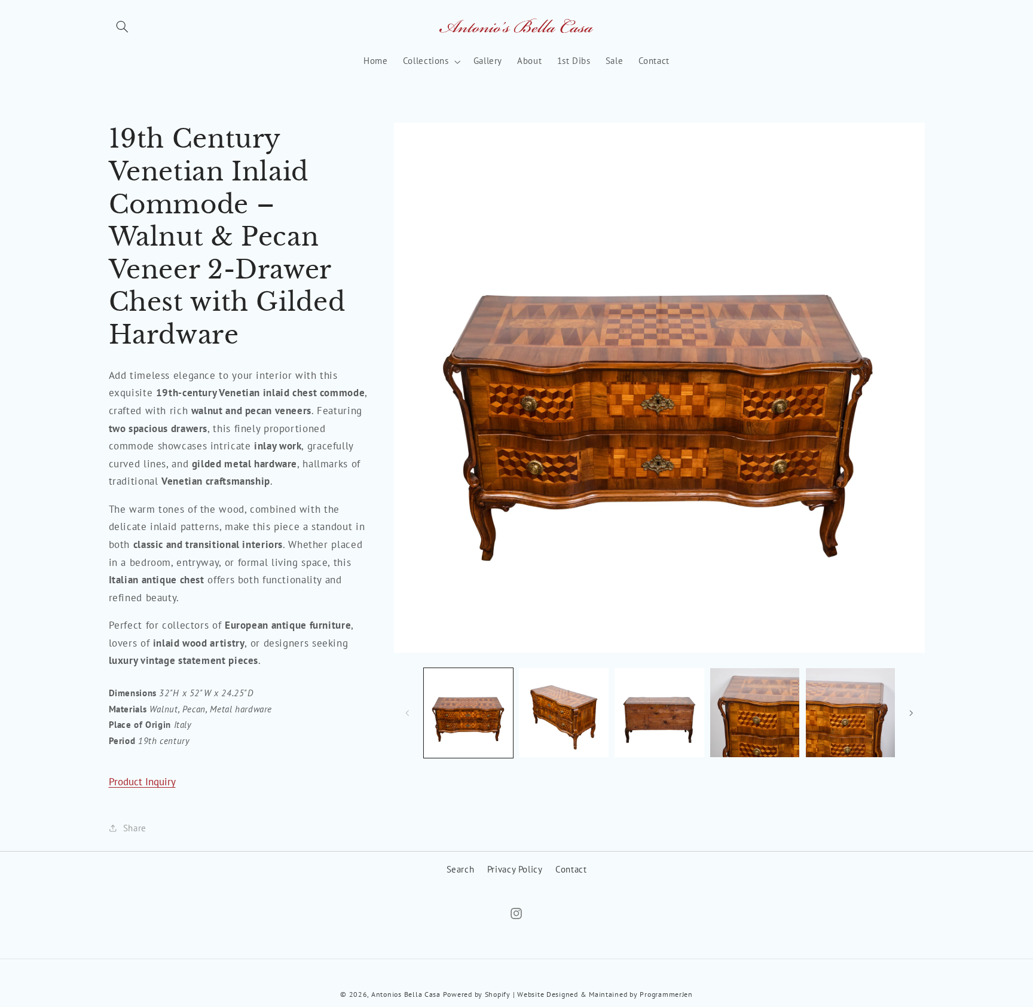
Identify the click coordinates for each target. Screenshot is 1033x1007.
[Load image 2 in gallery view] (563, 712)
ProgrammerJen (666, 993)
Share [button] (134, 827)
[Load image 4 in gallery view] (754, 712)
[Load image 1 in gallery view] (468, 712)
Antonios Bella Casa (406, 993)
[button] (122, 27)
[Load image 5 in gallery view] (850, 712)
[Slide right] (911, 713)
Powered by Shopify (477, 993)
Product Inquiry (142, 781)
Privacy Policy (515, 869)
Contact (570, 869)
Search (461, 869)
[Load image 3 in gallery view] (659, 712)
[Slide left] (407, 713)
